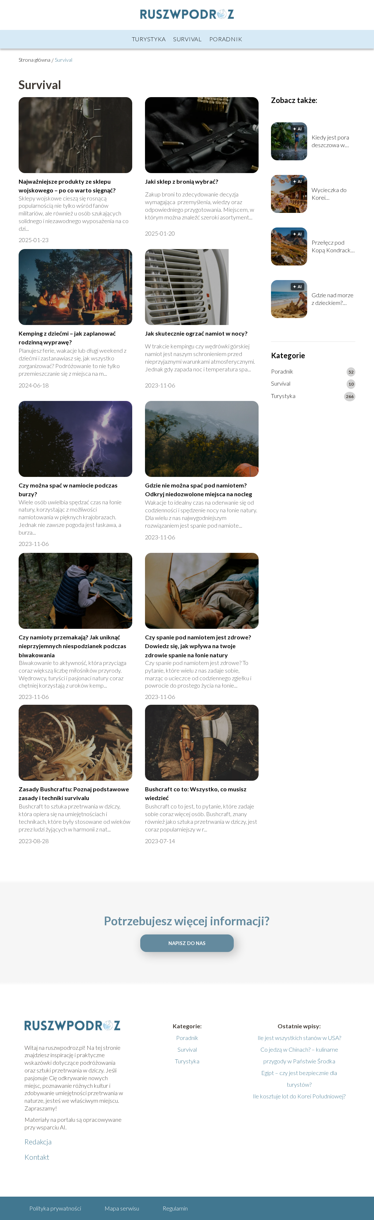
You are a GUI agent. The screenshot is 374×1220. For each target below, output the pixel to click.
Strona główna (34, 60)
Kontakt (36, 1156)
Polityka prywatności (55, 1208)
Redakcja (37, 1141)
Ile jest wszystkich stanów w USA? (299, 1037)
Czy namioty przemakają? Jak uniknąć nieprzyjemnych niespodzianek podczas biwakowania (72, 646)
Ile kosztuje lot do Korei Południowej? (299, 1096)
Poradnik (226, 38)
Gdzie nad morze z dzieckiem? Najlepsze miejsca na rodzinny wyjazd (333, 299)
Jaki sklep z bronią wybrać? (181, 181)
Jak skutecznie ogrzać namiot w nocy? (196, 333)
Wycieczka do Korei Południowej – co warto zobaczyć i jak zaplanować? (333, 194)
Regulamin (175, 1208)
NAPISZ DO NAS (187, 943)
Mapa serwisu (121, 1208)
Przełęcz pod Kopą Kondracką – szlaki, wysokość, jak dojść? (333, 246)
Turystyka (149, 38)
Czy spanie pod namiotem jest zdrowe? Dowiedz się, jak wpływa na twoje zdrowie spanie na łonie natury (198, 646)
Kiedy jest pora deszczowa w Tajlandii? (330, 141)
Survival (187, 38)
